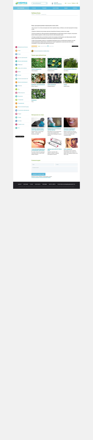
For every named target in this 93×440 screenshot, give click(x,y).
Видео (66, 8)
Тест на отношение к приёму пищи (41, 50)
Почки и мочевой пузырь (23, 106)
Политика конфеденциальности (66, 184)
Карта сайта (52, 184)
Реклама (45, 184)
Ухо (18, 127)
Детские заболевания (22, 57)
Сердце (19, 113)
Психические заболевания (23, 110)
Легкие (19, 75)
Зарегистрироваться (58, 3)
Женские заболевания (22, 61)
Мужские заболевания (22, 82)
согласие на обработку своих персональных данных (40, 177)
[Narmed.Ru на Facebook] (66, 3)
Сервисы (75, 8)
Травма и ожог (21, 124)
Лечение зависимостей (23, 78)
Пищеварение (21, 103)
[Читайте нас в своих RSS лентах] (74, 3)
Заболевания (20, 8)
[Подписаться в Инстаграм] (77, 3)
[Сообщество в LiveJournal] (71, 3)
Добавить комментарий (38, 174)
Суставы (19, 120)
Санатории (56, 8)
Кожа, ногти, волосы (22, 68)
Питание (25, 184)
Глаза (19, 50)
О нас (31, 184)
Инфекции (20, 64)
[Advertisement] (54, 20)
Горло (19, 54)
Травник (44, 8)
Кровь (19, 71)
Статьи (34, 8)
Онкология (20, 96)
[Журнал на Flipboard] (72, 3)
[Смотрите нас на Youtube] (69, 3)
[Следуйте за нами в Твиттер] (68, 3)
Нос (19, 89)
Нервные (20, 85)
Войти (55, 2)
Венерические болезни (23, 47)
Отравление (20, 99)
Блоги (19, 184)
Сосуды (19, 117)
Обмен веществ (21, 92)
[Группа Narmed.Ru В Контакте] (65, 3)
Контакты (37, 184)
